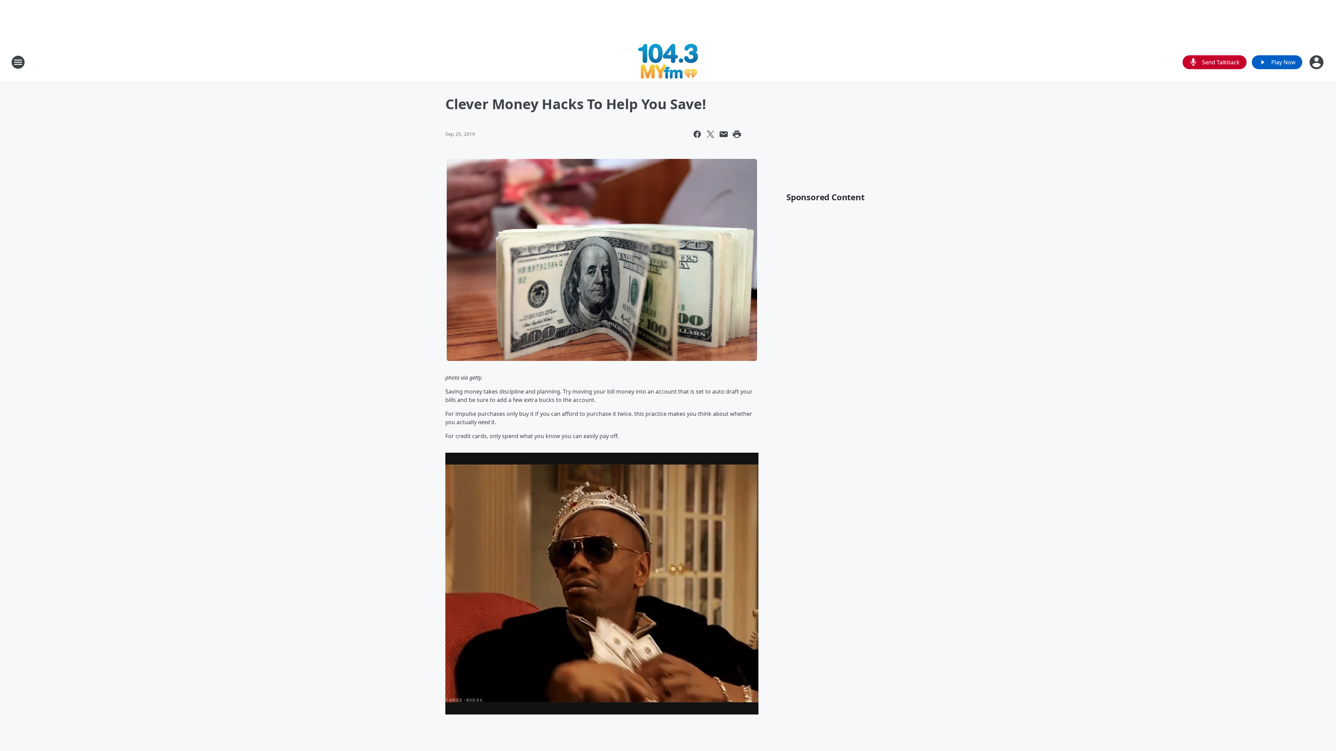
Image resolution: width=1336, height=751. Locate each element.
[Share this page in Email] (724, 134)
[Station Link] (668, 62)
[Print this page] (737, 134)
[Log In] (1317, 62)
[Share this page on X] (710, 134)
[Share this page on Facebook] (697, 134)
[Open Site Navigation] (18, 62)
